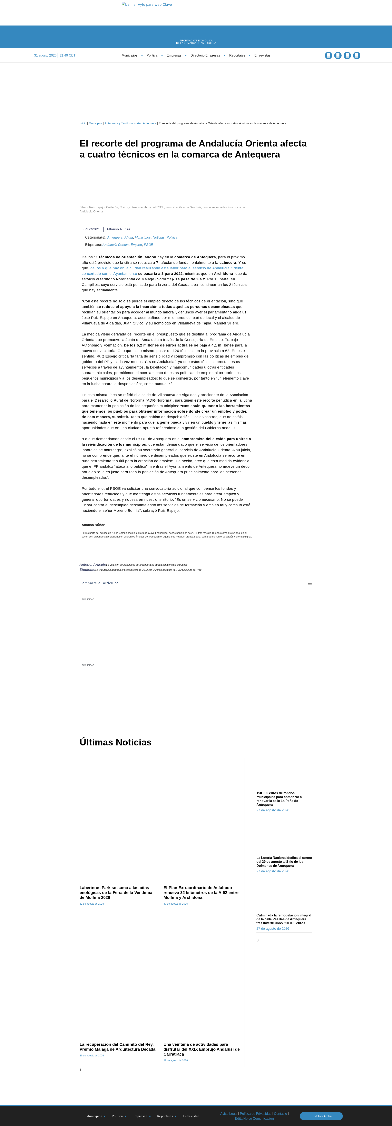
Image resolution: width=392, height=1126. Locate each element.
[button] (317, 55)
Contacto (280, 1113)
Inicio (83, 123)
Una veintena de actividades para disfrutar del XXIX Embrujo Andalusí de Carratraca (202, 1049)
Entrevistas (262, 55)
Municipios (129, 55)
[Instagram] (356, 55)
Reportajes (237, 55)
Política (152, 55)
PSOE (148, 245)
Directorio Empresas (205, 55)
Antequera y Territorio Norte (123, 123)
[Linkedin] (347, 55)
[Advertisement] (185, 697)
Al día (129, 237)
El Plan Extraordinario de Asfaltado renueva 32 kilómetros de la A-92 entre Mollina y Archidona (201, 892)
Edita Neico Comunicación (254, 1118)
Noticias (159, 237)
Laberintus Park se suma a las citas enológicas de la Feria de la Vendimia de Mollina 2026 (116, 892)
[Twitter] (338, 55)
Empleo (136, 245)
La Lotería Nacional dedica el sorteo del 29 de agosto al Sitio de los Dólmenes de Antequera (284, 861)
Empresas (174, 55)
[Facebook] (328, 55)
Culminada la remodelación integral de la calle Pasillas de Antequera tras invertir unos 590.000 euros (283, 919)
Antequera (149, 123)
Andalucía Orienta (115, 245)
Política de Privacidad (256, 1113)
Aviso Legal (228, 1113)
